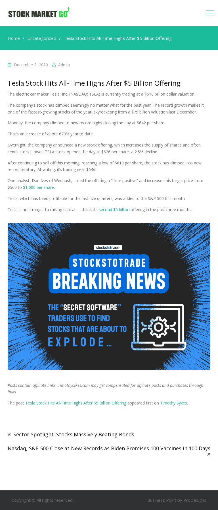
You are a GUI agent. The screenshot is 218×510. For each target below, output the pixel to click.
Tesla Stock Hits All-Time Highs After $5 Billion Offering (75, 403)
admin (64, 64)
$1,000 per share (38, 187)
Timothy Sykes (173, 403)
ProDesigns (194, 500)
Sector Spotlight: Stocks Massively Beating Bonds (73, 434)
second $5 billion (114, 209)
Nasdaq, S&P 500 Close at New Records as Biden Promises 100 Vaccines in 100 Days (109, 448)
